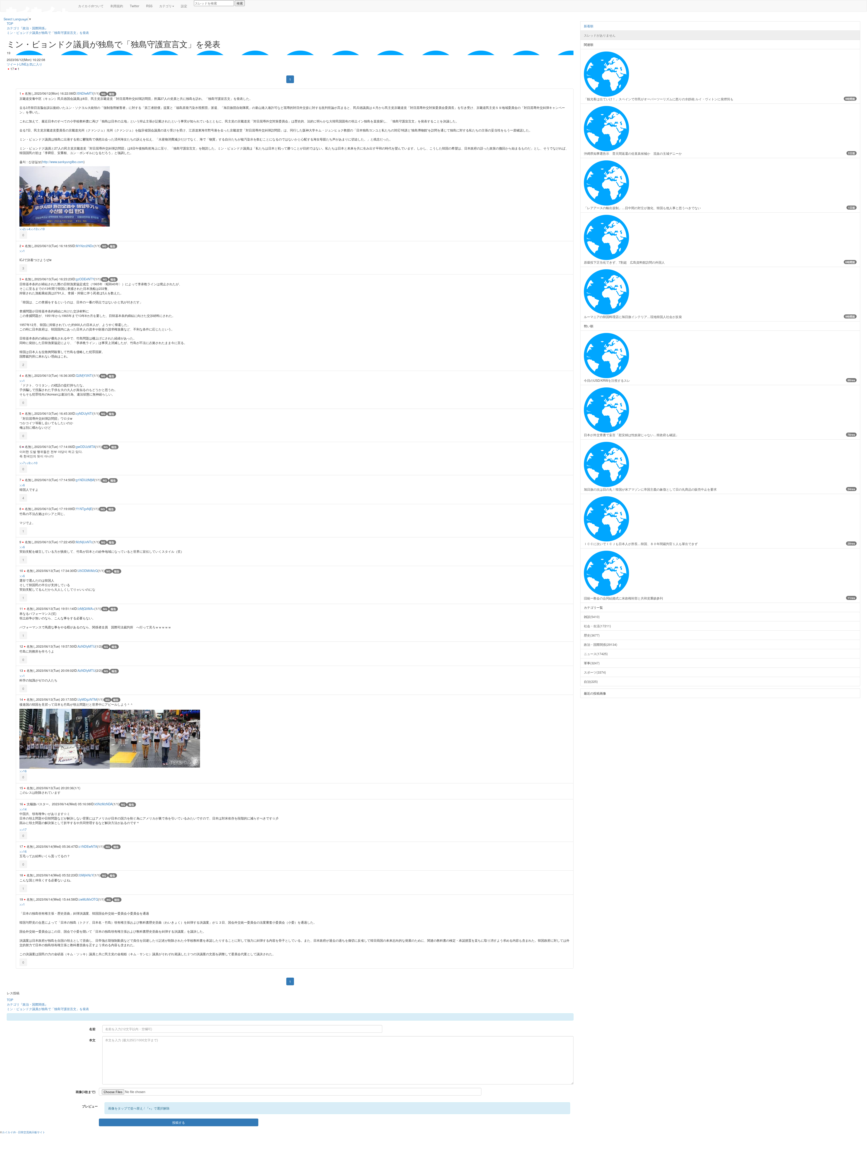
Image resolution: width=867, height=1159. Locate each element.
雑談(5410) (592, 616)
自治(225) (591, 681)
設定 (184, 6)
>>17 (23, 829)
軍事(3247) (592, 663)
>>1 (22, 250)
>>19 (41, 229)
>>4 (27, 229)
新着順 (588, 26)
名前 (92, 1029)
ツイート (13, 64)
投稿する (178, 1122)
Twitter (134, 6)
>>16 (23, 771)
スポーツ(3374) (595, 672)
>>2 (22, 229)
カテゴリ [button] (165, 6)
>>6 (22, 485)
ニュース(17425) (596, 653)
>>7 (22, 463)
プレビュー (90, 1106)
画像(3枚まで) (86, 1091)
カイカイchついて (91, 6)
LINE (22, 64)
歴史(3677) (592, 635)
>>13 (33, 229)
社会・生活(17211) (597, 626)
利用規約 (116, 6)
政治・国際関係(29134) (600, 644)
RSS (149, 6)
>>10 (33, 463)
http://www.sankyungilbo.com (63, 161)
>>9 (27, 463)
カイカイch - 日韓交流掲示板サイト (23, 1132)
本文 (92, 1040)
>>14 (23, 809)
